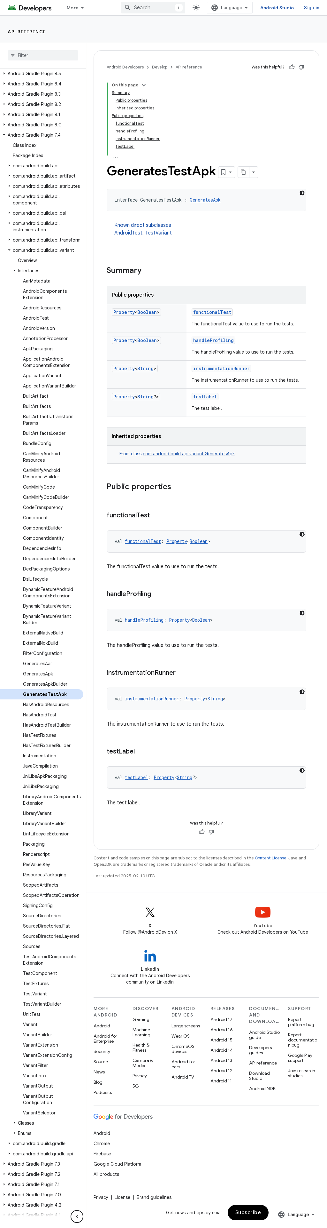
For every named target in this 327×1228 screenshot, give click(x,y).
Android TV (182, 1077)
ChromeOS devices (182, 1048)
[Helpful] (292, 67)
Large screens (185, 1026)
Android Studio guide (264, 1034)
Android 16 (221, 1030)
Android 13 (221, 1060)
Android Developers (125, 67)
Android (102, 1026)
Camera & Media (143, 1062)
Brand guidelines (154, 1197)
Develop (159, 67)
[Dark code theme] (302, 193)
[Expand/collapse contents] (144, 85)
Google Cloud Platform (117, 1164)
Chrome (102, 1143)
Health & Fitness (141, 1047)
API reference (27, 32)
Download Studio (259, 1075)
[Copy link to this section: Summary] (147, 271)
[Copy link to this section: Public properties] (177, 487)
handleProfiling (213, 340)
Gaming (141, 1019)
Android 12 (221, 1070)
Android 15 (221, 1040)
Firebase (102, 1154)
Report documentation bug (302, 1040)
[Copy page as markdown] (243, 172)
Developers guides (260, 1050)
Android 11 (221, 1081)
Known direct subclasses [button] (143, 229)
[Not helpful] (301, 67)
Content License (270, 858)
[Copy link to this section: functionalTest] (156, 516)
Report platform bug (301, 1022)
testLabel (205, 397)
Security (102, 1051)
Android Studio (277, 8)
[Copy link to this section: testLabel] (141, 752)
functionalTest (212, 312)
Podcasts (103, 1092)
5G (136, 1086)
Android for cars (183, 1064)
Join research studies (301, 1073)
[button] (41, 73)
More (73, 8)
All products (106, 1174)
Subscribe (248, 1212)
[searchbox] (43, 55)
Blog (98, 1082)
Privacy (140, 1076)
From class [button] (177, 454)
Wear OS (180, 1036)
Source (101, 1062)
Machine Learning (141, 1032)
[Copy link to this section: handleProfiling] (157, 594)
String (145, 368)
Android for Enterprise (105, 1038)
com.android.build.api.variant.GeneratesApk (189, 454)
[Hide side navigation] (77, 1216)
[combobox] (153, 7)
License (122, 1197)
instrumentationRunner (221, 368)
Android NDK (262, 1088)
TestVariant (158, 233)
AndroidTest (128, 233)
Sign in (311, 8)
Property (124, 312)
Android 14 (221, 1050)
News (99, 1072)
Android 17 (221, 1019)
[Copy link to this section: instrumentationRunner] (182, 673)
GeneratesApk (205, 200)
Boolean (147, 312)
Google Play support (300, 1057)
